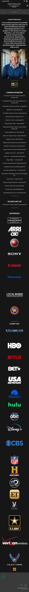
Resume (3, 576)
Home (3, 574)
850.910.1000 (24, 589)
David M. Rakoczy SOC (14, 4)
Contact (3, 578)
